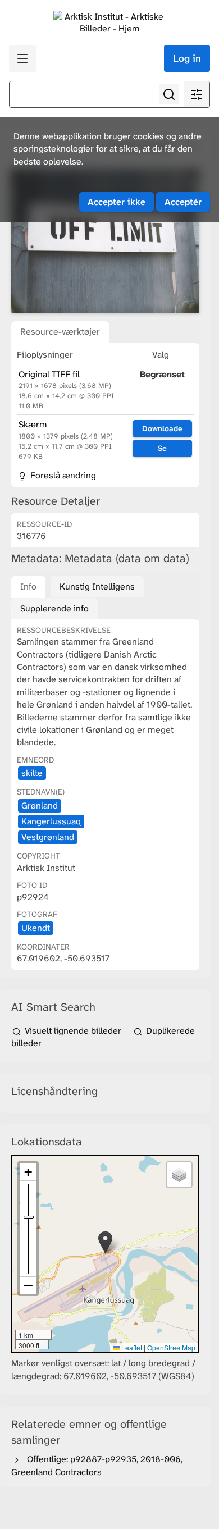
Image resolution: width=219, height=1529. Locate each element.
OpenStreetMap (171, 1347)
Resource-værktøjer (60, 331)
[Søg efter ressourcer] (169, 94)
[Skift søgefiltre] (196, 94)
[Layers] (179, 1174)
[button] (105, 1242)
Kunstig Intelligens (97, 586)
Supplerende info (54, 608)
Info (28, 586)
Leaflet (131, 1347)
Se (162, 448)
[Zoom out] (28, 1285)
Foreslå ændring (62, 475)
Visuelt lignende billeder (73, 1031)
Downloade (162, 428)
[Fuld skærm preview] (105, 241)
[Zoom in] (28, 1172)
